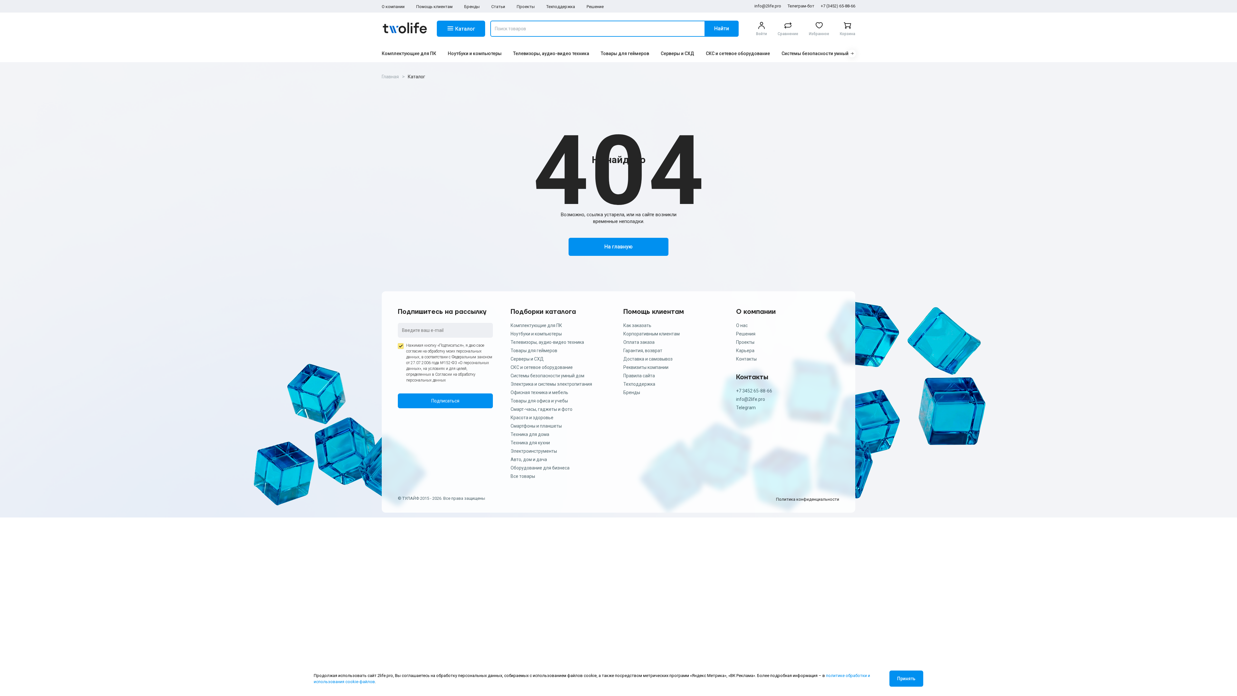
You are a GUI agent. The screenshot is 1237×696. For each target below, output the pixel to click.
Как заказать (637, 325)
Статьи (498, 6)
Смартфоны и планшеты (536, 426)
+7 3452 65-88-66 (754, 390)
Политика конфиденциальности (807, 499)
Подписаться (445, 400)
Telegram (746, 407)
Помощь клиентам (434, 6)
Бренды (472, 6)
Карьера (745, 350)
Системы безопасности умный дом (820, 53)
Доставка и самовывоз (648, 359)
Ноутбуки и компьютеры (475, 53)
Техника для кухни (530, 442)
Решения (745, 333)
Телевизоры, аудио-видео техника (551, 53)
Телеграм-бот (801, 6)
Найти (721, 28)
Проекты (526, 6)
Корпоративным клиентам (651, 333)
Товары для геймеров (625, 53)
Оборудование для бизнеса (540, 467)
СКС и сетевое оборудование (738, 53)
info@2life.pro (767, 6)
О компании (393, 6)
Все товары (523, 476)
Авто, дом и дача (529, 459)
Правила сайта (639, 375)
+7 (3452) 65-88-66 (838, 6)
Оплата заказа (639, 342)
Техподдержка (560, 6)
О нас (742, 325)
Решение (595, 6)
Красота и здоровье (532, 417)
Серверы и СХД (677, 53)
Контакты (746, 359)
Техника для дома (530, 434)
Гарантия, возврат (642, 350)
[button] (852, 53)
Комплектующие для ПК (409, 53)
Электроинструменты (534, 451)
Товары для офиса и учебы (539, 400)
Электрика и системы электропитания (551, 384)
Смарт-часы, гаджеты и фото (541, 409)
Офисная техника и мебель (539, 392)
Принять (906, 678)
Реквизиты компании (645, 367)
